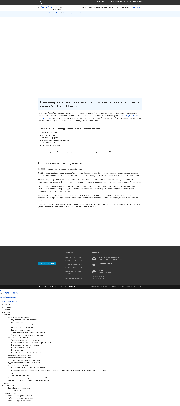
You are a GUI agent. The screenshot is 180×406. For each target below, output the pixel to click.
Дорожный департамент (18, 365)
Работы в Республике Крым (20, 396)
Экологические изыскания (73, 264)
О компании (125, 8)
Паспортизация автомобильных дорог (28, 368)
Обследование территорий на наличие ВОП (27, 378)
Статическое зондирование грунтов (27, 335)
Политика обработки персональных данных (110, 287)
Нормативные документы (73, 278)
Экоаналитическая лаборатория (25, 360)
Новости (97, 8)
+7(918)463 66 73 (98, 276)
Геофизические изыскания (74, 267)
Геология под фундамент (22, 327)
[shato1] (54, 224)
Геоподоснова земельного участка (26, 353)
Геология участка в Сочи (26, 325)
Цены (118, 8)
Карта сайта (136, 287)
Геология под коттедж (21, 330)
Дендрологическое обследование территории (28, 380)
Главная (90, 8)
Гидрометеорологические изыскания (73, 272)
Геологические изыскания (73, 257)
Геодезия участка (19, 350)
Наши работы (136, 8)
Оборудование (14, 391)
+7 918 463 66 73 (104, 1)
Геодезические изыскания (73, 260)
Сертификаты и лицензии (19, 388)
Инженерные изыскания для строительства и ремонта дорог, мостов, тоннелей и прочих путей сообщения (58, 370)
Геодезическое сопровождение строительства (31, 343)
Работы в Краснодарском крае (21, 398)
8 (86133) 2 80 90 (98, 279)
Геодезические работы (21, 348)
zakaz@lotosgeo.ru (119, 1)
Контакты (104, 8)
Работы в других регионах (19, 401)
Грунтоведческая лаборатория (24, 320)
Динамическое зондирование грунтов (28, 332)
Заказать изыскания (47, 263)
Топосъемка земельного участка (25, 340)
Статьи (84, 8)
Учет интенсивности (20, 375)
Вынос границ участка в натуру (25, 345)
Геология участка (18, 322)
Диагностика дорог (19, 373)
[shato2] (86, 224)
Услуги (111, 8)
